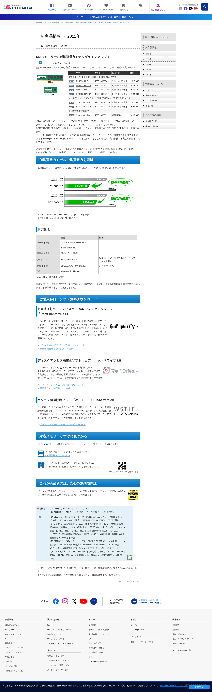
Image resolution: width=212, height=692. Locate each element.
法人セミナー (52, 625)
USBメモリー (10, 657)
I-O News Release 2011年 (54, 22)
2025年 (148, 59)
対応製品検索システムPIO (57, 455)
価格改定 (149, 106)
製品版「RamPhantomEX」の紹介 (56, 349)
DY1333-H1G (82, 81)
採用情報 (175, 630)
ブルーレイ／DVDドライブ (15, 648)
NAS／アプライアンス (14, 634)
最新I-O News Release (156, 37)
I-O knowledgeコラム (190, 5)
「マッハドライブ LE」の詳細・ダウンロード (62, 385)
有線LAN (8, 662)
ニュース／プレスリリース (182, 639)
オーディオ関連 (11, 666)
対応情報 (92, 625)
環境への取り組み (179, 634)
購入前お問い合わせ (96, 648)
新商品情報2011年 (71, 22)
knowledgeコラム (138, 630)
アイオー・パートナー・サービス (60, 644)
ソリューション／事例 (55, 639)
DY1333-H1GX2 (83, 85)
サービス (51, 650)
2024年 (148, 64)
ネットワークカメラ (13, 652)
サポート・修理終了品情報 (99, 630)
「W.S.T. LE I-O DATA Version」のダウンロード (63, 424)
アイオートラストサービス (57, 670)
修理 (90, 657)
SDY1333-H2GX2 (84, 107)
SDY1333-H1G (83, 102)
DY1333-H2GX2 (83, 94)
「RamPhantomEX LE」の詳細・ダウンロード (62, 345)
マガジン (134, 625)
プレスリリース (152, 100)
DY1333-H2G (82, 90)
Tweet (67, 63)
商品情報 (9, 619)
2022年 (148, 75)
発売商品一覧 (151, 121)
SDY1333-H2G (83, 115)
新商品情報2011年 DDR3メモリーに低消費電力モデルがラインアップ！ (105, 22)
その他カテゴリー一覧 (14, 671)
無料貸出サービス (54, 634)
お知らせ (149, 90)
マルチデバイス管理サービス (58, 665)
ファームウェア (95, 643)
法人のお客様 (53, 619)
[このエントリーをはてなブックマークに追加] (40, 63)
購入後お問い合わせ (96, 652)
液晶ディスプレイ (12, 625)
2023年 (148, 69)
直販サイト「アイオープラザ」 (143, 642)
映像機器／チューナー (14, 643)
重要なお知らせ (152, 95)
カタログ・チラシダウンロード (59, 630)
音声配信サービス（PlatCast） (59, 661)
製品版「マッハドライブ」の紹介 (56, 388)
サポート (93, 619)
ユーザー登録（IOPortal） (99, 662)
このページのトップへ (130, 581)
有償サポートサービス (55, 656)
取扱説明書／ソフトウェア (99, 634)
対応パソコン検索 (96, 152)
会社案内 (175, 625)
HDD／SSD (10, 630)
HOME (40, 22)
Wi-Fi (7, 639)
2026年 (148, 54)
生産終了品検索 (152, 126)
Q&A (90, 639)
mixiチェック (59, 63)
